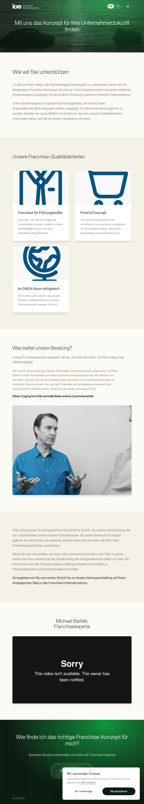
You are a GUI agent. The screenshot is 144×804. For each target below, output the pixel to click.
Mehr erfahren (88, 782)
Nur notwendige (83, 791)
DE (110, 6)
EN (117, 6)
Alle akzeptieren (118, 791)
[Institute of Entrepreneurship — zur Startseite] (25, 6)
